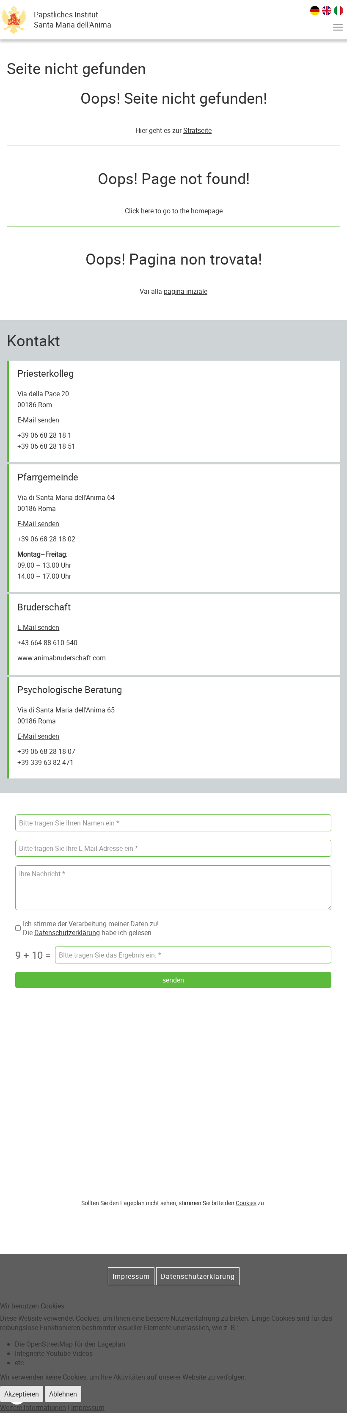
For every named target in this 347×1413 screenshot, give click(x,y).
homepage (207, 210)
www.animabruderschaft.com (61, 657)
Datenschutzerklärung (67, 932)
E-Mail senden (38, 420)
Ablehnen (63, 1394)
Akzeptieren (21, 1394)
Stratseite (197, 130)
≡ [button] (338, 27)
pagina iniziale (185, 291)
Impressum (131, 1276)
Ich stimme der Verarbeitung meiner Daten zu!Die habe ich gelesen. (91, 928)
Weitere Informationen (33, 1407)
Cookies (246, 1203)
